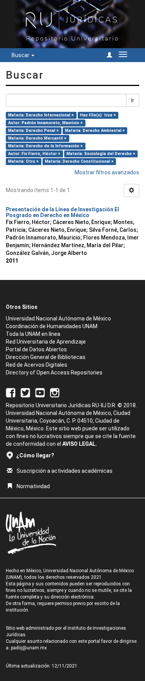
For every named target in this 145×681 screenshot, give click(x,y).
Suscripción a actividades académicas (65, 471)
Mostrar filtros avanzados (107, 172)
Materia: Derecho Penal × (33, 130)
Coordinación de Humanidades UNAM (51, 326)
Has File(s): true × (98, 115)
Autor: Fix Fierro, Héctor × (34, 153)
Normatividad (33, 486)
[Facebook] (10, 392)
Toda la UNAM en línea (33, 334)
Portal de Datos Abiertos (36, 349)
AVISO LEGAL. (79, 444)
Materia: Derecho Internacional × (41, 115)
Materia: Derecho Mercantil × (37, 138)
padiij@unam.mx (29, 648)
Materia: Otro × (23, 161)
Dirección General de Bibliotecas (45, 357)
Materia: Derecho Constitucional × (79, 161)
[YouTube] (40, 392)
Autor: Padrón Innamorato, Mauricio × (45, 122)
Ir (132, 100)
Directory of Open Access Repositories (54, 372)
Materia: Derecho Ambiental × (95, 130)
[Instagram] (55, 392)
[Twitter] (25, 392)
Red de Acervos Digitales (36, 365)
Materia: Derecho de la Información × (45, 145)
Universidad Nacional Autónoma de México (58, 318)
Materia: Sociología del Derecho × (101, 153)
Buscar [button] (21, 55)
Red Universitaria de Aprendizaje (46, 342)
